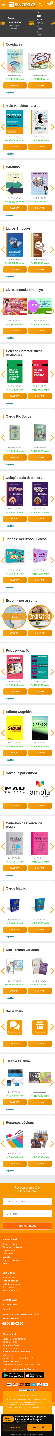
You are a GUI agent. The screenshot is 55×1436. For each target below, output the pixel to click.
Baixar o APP (39, 1427)
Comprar (14, 85)
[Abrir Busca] (40, 4)
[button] (40, 5)
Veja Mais (10, 93)
